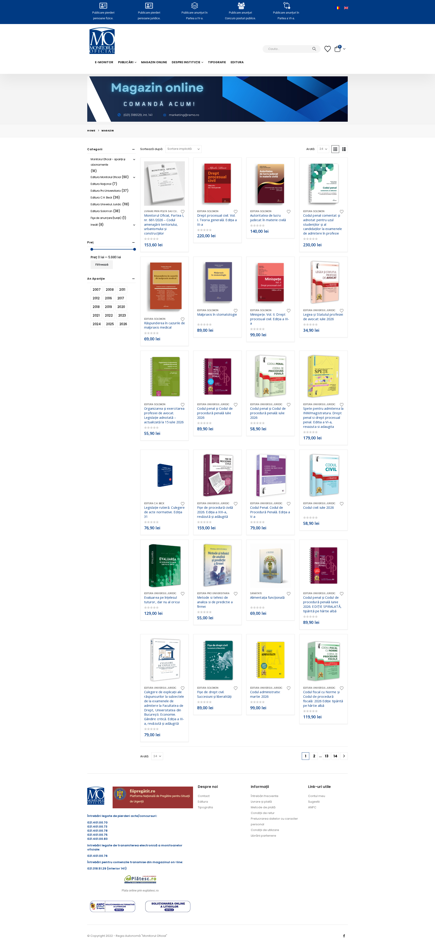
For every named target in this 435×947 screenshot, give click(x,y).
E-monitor (104, 62)
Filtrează (101, 264)
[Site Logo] (102, 40)
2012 (96, 298)
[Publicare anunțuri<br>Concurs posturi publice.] (240, 5)
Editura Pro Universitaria (213, 593)
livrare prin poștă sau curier (162, 211)
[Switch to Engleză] (346, 8)
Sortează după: (151, 149)
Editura (237, 62)
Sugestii (314, 801)
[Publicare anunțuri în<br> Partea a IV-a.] (194, 5)
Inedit (94, 225)
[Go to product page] (164, 183)
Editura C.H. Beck (154, 503)
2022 (109, 315)
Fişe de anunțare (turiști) (106, 218)
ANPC (312, 807)
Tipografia (205, 807)
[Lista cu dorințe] (327, 49)
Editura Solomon (207, 211)
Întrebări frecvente (264, 796)
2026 (123, 324)
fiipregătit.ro (142, 790)
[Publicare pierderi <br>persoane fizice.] (103, 5)
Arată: (310, 149)
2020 (121, 307)
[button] (335, 149)
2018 (96, 307)
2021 (96, 315)
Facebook (344, 935)
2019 (108, 307)
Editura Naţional (101, 184)
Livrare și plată (261, 801)
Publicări (125, 62)
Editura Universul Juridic (319, 310)
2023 (122, 315)
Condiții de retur (263, 813)
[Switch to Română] (337, 8)
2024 (97, 324)
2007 (96, 289)
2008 (110, 289)
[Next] (344, 756)
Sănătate (256, 593)
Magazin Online (154, 62)
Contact (204, 796)
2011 (122, 289)
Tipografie (217, 62)
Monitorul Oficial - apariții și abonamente (108, 162)
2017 (120, 298)
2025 (110, 324)
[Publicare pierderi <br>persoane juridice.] (148, 5)
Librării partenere (263, 835)
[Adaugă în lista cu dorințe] (182, 211)
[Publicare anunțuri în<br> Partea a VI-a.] (286, 5)
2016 (108, 298)
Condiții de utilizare (265, 830)
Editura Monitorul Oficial (106, 177)
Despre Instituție (186, 62)
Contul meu (316, 796)
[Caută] (314, 49)
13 (327, 756)
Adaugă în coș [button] (177, 169)
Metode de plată (263, 807)
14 (335, 756)
